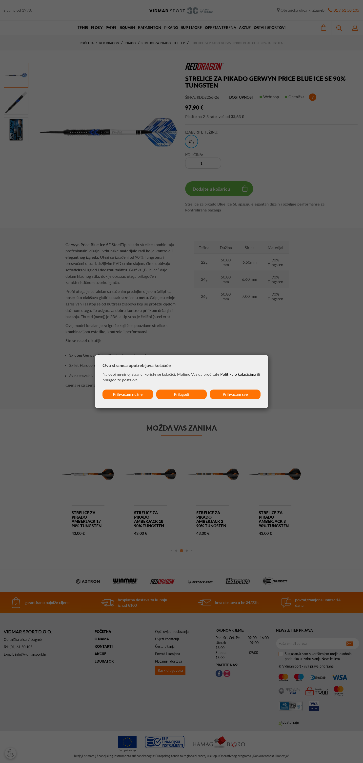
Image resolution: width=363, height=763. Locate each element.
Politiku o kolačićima (238, 374)
